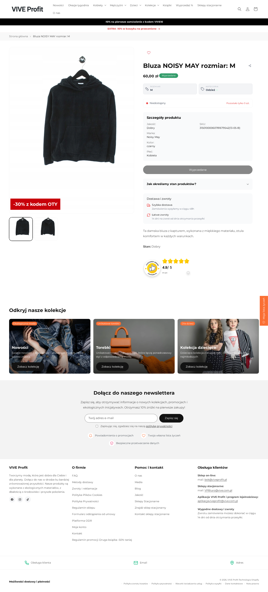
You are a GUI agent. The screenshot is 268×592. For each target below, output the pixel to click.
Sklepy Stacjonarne (147, 501)
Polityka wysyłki (214, 583)
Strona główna (18, 36)
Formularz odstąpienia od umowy (93, 514)
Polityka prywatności (162, 583)
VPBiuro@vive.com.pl (218, 490)
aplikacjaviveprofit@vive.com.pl (218, 501)
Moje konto (79, 527)
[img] (175, 261)
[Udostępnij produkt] (250, 65)
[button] (99, 5)
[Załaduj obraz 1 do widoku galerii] (21, 229)
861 (164, 273)
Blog (138, 488)
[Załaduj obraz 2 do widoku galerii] (46, 229)
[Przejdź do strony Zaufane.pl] (152, 268)
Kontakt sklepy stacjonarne (152, 514)
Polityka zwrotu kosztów (136, 583)
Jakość (139, 495)
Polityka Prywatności (85, 501)
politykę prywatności (159, 426)
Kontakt (77, 533)
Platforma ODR (82, 520)
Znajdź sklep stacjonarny (150, 507)
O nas (138, 475)
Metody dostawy (82, 482)
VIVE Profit (233, 579)
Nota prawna (252, 583)
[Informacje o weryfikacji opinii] (176, 276)
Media (138, 482)
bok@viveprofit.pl (216, 479)
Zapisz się (171, 418)
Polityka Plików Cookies (87, 495)
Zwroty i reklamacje (84, 488)
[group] (176, 268)
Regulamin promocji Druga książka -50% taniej (102, 539)
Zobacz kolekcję (28, 366)
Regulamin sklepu (83, 507)
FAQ (75, 475)
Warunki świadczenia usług (188, 583)
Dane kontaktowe (234, 583)
